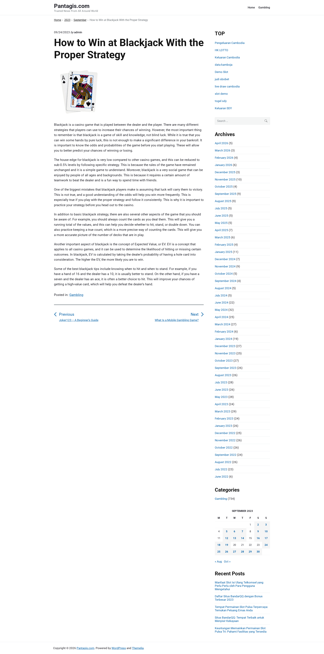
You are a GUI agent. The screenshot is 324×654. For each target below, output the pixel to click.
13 (234, 538)
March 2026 (222, 150)
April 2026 (221, 143)
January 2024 (223, 339)
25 (218, 551)
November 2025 (225, 179)
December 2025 (225, 172)
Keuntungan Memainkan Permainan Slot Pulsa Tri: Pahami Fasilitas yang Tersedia (240, 629)
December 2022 (225, 433)
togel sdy (221, 101)
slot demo (221, 93)
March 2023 (222, 411)
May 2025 (221, 223)
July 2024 (221, 295)
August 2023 (223, 375)
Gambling (264, 7)
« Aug (218, 561)
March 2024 (222, 324)
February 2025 (224, 244)
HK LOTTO (221, 50)
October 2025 (224, 186)
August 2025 (223, 201)
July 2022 (221, 469)
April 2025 (221, 230)
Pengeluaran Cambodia (230, 43)
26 (226, 551)
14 (242, 538)
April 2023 (221, 404)
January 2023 (223, 425)
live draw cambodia (227, 86)
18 (218, 544)
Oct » (227, 561)
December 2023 (225, 346)
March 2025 (222, 237)
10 (266, 531)
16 (258, 538)
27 (234, 551)
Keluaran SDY (223, 108)
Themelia (138, 648)
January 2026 (223, 165)
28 (242, 551)
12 (226, 538)
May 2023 (221, 397)
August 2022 (223, 462)
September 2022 (225, 454)
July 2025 (221, 208)
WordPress (119, 648)
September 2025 (225, 193)
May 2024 (221, 309)
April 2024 (221, 317)
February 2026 (224, 157)
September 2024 (225, 281)
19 (226, 544)
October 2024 (224, 273)
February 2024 (224, 331)
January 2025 (223, 252)
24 (266, 544)
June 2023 (221, 389)
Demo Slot (221, 72)
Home (251, 7)
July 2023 (221, 382)
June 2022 (221, 476)
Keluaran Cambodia (227, 57)
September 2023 (225, 368)
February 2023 (224, 418)
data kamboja (223, 64)
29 (250, 551)
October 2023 (224, 360)
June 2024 (221, 302)
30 (258, 551)
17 (266, 538)
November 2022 (225, 440)
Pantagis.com (85, 648)
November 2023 (225, 353)
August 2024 (223, 288)
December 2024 (225, 259)
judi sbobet (222, 79)
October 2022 (224, 447)
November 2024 (225, 266)
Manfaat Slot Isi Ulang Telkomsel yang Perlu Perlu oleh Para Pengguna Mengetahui (239, 586)
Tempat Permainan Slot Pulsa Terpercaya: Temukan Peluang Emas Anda (241, 608)
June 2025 (221, 215)
